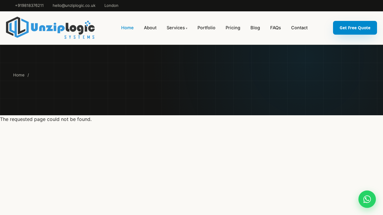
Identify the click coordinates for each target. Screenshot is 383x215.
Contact (299, 27)
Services (176, 27)
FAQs (275, 27)
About (150, 27)
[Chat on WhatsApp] (367, 199)
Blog (255, 27)
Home (127, 27)
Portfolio (206, 27)
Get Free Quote (355, 27)
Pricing (233, 27)
